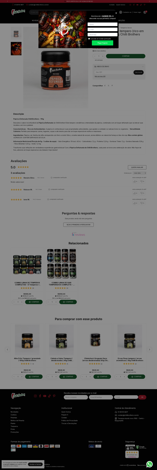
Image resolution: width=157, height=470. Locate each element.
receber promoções (105, 39)
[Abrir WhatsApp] (149, 464)
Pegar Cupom (102, 43)
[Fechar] (116, 13)
